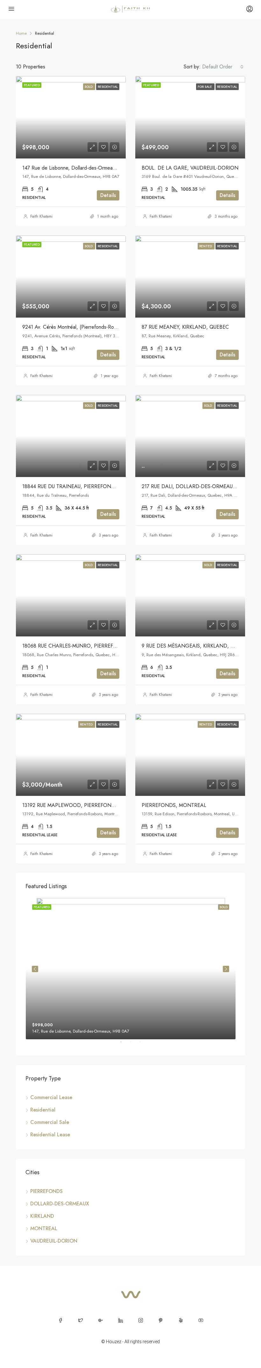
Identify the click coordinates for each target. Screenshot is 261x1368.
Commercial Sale (49, 1122)
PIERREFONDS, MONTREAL (174, 805)
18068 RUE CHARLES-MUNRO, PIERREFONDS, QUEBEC (86, 645)
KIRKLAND (42, 1216)
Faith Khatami (41, 216)
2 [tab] (133, 1044)
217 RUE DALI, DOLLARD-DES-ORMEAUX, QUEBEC (200, 486)
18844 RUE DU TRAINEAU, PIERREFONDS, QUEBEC (81, 486)
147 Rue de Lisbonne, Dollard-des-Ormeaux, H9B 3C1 (81, 168)
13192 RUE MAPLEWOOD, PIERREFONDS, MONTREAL (85, 805)
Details (108, 195)
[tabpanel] (131, 968)
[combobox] (222, 67)
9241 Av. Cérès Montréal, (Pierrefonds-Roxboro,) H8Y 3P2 (86, 327)
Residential (42, 1109)
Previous (35, 969)
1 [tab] (124, 1044)
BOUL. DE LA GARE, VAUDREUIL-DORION (190, 168)
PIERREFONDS (46, 1191)
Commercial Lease (51, 1097)
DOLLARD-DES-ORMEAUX (59, 1203)
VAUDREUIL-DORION (53, 1241)
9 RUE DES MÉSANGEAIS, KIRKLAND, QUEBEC (196, 645)
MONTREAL (43, 1228)
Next (226, 969)
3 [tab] (143, 1044)
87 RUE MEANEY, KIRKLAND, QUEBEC (185, 327)
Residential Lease (50, 1134)
